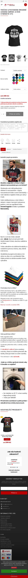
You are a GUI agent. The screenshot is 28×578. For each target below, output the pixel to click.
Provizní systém (5, 537)
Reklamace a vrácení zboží (8, 526)
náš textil (16, 356)
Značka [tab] (17, 149)
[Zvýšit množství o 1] (5, 114)
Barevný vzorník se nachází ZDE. (10, 305)
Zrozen (3, 207)
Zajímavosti (4, 520)
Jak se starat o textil (6, 524)
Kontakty (3, 536)
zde (23, 565)
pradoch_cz (6, 507)
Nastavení (14, 567)
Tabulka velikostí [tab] (6, 152)
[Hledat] (23, 1)
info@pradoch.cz (7, 300)
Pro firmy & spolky (6, 528)
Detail (7, 439)
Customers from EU (6, 541)
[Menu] (2, 4)
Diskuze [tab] (9, 149)
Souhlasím (14, 571)
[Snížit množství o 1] (1, 114)
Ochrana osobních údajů (7, 543)
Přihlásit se (14, 491)
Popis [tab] (3, 149)
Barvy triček (4, 518)
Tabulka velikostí (5, 516)
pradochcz (6, 505)
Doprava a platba (5, 514)
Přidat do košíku (14, 114)
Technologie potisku (6, 522)
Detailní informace (5, 134)
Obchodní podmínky (6, 545)
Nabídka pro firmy (6, 539)
